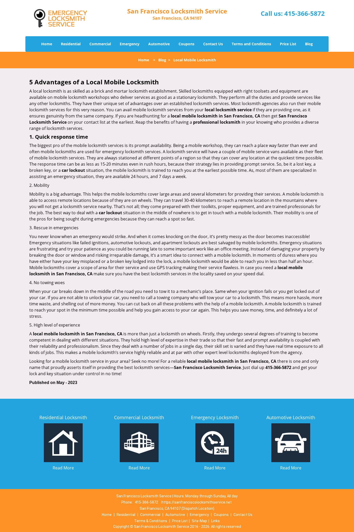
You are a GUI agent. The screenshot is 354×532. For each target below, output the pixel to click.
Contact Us (213, 43)
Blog (309, 43)
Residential (71, 43)
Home (46, 43)
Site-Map (199, 521)
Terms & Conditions (150, 521)
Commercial (100, 43)
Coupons (186, 43)
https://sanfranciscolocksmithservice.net (196, 502)
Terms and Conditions (251, 43)
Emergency (129, 43)
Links (215, 521)
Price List (288, 43)
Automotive (159, 43)
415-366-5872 (304, 13)
